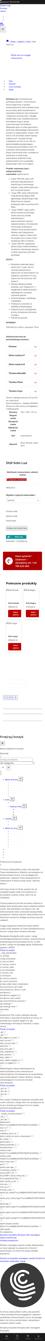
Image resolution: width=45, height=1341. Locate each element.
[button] (22, 1286)
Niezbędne (5, 936)
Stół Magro (31, 603)
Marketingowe (6, 1068)
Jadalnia (8, 819)
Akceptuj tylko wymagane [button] (29, 1235)
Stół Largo (13, 636)
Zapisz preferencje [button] (8, 1237)
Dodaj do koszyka (17, 528)
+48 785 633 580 (13, 683)
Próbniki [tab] (12, 84)
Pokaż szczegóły (7, 950)
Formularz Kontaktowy (15, 680)
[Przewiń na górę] (3, 768)
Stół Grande (13, 603)
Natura (18, 815)
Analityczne (5, 1015)
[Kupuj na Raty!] (22, 537)
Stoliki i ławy (15, 802)
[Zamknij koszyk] (2, 743)
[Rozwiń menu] (3, 29)
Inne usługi (5, 1099)
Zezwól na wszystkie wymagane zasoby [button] (17, 1258)
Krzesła (13, 824)
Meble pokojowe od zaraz (20, 847)
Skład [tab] (11, 89)
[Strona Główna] (7, 41)
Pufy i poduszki (16, 796)
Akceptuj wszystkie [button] (8, 1235)
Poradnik (8, 849)
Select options (16, 613)
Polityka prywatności (9, 1240)
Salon (7, 800)
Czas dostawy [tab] (15, 87)
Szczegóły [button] (4, 1330)
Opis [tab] (11, 81)
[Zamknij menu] (0, 773)
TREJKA (36, 727)
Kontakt (8, 857)
